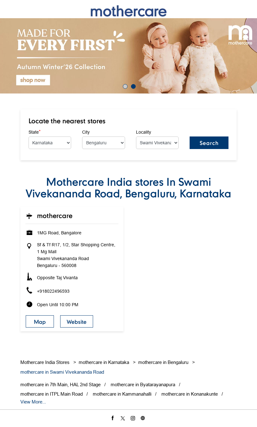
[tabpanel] (128, 55)
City (86, 132)
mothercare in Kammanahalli (122, 394)
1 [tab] (124, 85)
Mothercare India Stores (45, 362)
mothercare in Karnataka (104, 362)
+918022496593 (53, 291)
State (34, 132)
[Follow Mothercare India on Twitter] (123, 418)
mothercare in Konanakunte (189, 394)
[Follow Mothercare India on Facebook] (113, 418)
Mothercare (54, 215)
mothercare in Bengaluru (163, 362)
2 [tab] (132, 85)
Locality (143, 132)
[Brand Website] (143, 418)
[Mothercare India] (128, 11)
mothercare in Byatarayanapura (143, 384)
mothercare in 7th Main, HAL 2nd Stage (60, 384)
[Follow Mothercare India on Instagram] (133, 418)
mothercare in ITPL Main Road (51, 394)
